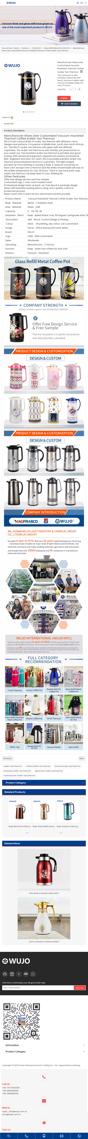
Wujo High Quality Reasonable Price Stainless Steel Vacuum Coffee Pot (44, 826)
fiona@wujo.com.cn (11, 1114)
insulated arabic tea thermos (17, 771)
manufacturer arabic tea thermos (19, 775)
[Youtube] (26, 974)
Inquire (64, 98)
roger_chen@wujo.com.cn (14, 1111)
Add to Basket (70, 103)
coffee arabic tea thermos (38, 766)
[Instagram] (33, 974)
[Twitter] (19, 974)
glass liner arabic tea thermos (49, 771)
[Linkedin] (12, 974)
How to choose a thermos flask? (44, 941)
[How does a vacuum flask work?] (44, 870)
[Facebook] (5, 974)
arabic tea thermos (13, 766)
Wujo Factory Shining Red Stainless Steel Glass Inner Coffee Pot (19, 826)
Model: (7, 123)
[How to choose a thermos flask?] (44, 918)
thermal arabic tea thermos (68, 766)
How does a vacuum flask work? (44, 893)
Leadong (76, 1065)
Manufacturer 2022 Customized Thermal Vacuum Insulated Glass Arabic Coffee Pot (68, 826)
